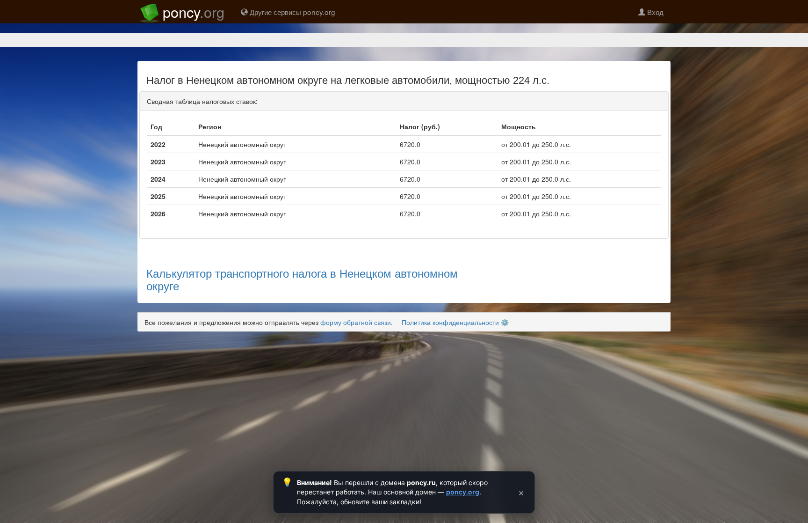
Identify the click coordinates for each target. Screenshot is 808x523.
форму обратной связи (355, 322)
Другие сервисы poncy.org (291, 12)
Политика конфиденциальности (450, 322)
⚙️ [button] (505, 322)
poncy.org (462, 492)
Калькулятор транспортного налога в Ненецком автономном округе (302, 279)
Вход (654, 12)
